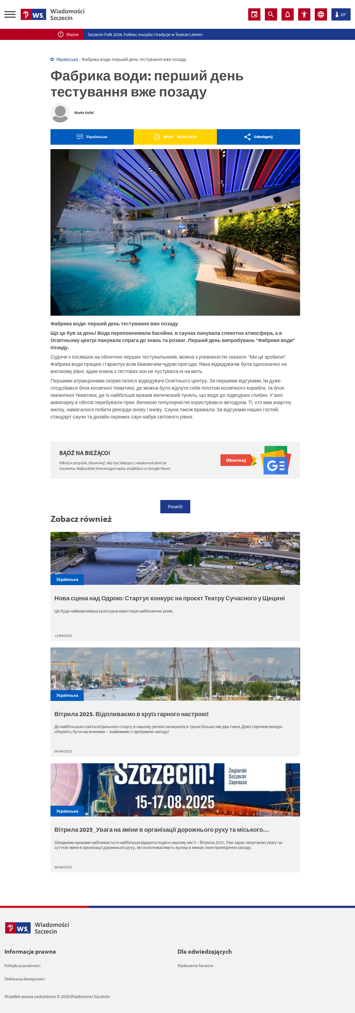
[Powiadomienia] (288, 14)
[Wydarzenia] (254, 14)
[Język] (321, 14)
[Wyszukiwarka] (271, 14)
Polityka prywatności (22, 965)
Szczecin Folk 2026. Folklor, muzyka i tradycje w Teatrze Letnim (145, 34)
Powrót (175, 506)
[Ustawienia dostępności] (304, 14)
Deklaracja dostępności (24, 978)
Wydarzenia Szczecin (195, 965)
